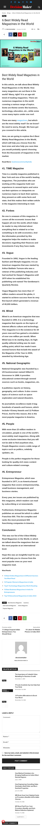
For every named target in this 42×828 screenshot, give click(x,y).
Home (4, 13)
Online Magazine (23, 605)
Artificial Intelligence (6, 690)
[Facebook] (11, 2)
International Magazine (9, 605)
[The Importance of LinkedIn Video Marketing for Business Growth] (7, 677)
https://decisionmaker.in (21, 660)
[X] (26, 2)
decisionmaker (10, 29)
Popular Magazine (8, 608)
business (26, 602)
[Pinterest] (23, 2)
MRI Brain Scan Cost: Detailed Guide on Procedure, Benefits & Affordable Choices (27, 797)
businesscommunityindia (22, 162)
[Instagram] (15, 2)
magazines (22, 120)
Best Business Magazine (15, 602)
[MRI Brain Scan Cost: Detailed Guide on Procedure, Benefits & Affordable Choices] (7, 798)
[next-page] (6, 706)
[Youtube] (30, 2)
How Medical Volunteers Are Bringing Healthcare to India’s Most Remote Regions (27, 775)
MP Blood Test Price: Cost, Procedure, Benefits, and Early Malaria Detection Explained (25, 808)
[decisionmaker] (3, 29)
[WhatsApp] (25, 34)
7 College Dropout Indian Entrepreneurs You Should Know (11, 632)
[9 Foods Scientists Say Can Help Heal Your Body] (7, 688)
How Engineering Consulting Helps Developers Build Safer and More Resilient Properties (26, 786)
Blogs (9, 13)
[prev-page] (3, 706)
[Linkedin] (19, 2)
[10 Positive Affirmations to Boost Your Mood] (7, 699)
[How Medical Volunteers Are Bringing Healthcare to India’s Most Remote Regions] (7, 776)
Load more (20, 817)
